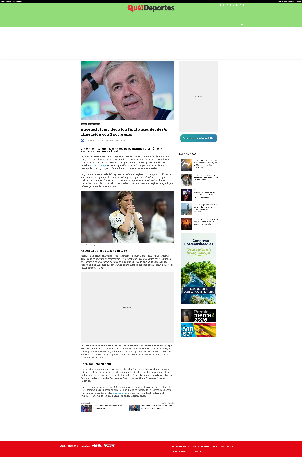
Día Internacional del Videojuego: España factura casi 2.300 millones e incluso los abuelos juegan (205, 193)
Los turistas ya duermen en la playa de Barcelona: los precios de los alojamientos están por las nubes (206, 208)
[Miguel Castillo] (83, 140)
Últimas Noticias (6, 1)
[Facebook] (220, 5)
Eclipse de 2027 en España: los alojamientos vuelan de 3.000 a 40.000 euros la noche (206, 221)
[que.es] (151, 9)
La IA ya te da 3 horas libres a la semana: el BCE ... (254, 1)
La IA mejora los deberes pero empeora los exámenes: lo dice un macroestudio (206, 177)
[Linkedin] (127, 420)
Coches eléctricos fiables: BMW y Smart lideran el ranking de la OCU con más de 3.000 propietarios (206, 164)
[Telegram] (230, 5)
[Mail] (227, 5)
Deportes (84, 124)
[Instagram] (223, 5)
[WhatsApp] (116, 420)
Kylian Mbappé (98, 165)
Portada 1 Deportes (94, 124)
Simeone (118, 393)
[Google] (243, 5)
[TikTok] (233, 5)
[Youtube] (240, 5)
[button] (242, 24)
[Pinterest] (110, 420)
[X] (237, 5)
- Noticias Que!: (17, 1)
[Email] (132, 420)
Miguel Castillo (93, 140)
